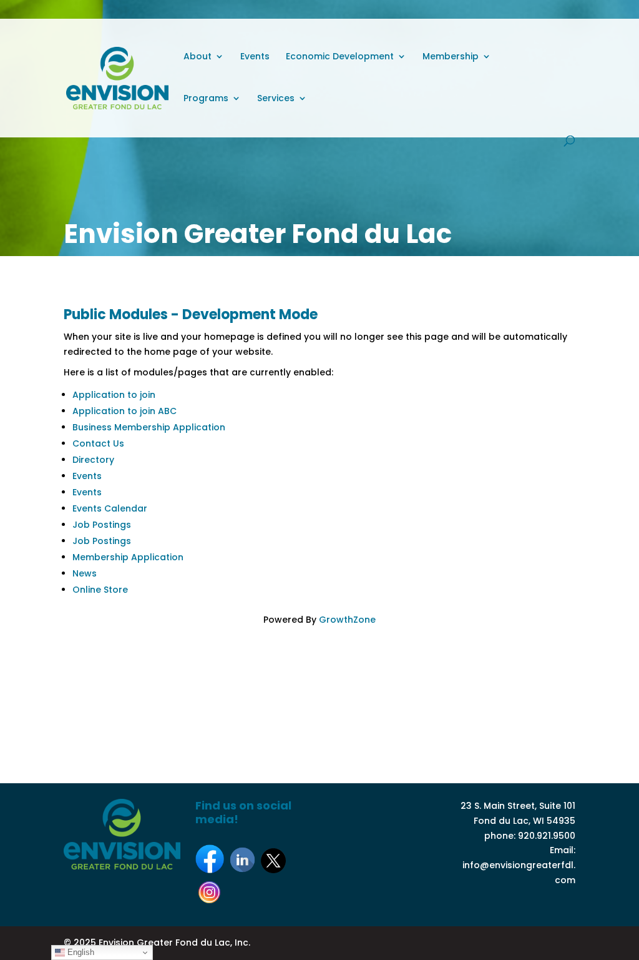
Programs (205, 99)
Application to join (113, 394)
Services (276, 99)
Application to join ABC (124, 411)
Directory (93, 459)
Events (255, 57)
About (197, 57)
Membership (450, 57)
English (79, 952)
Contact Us (98, 443)
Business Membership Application (148, 427)
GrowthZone (347, 619)
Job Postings (101, 524)
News (84, 573)
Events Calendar (109, 508)
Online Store (100, 589)
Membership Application (127, 557)
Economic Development (340, 57)
